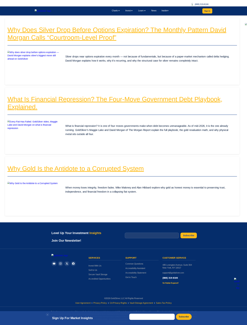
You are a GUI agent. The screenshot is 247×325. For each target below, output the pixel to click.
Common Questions (134, 264)
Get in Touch (131, 277)
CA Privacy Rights (118, 303)
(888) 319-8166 (201, 4)
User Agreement (83, 303)
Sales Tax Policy (164, 303)
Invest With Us (95, 266)
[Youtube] (54, 263)
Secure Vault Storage (98, 274)
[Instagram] (60, 263)
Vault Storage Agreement (141, 303)
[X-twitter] (66, 263)
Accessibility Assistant (135, 268)
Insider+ (165, 11)
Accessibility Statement (135, 273)
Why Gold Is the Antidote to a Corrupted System (75, 168)
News (153, 11)
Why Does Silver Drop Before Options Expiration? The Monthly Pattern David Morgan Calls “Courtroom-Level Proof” (116, 33)
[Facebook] (73, 263)
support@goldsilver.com (173, 273)
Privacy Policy (100, 303)
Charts (115, 11)
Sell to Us (93, 270)
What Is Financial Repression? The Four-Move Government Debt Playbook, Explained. (114, 103)
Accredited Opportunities (99, 279)
